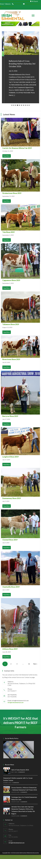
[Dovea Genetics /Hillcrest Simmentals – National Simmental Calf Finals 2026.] (6, 789)
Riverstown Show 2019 (11, 359)
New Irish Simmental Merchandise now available (15, 1)
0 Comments (21, 772)
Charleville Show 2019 (10, 587)
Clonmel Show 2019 (9, 540)
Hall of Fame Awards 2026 (20, 770)
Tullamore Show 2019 (10, 324)
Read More (7, 156)
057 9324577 (18, 4)
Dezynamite (36, 853)
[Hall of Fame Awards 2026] (6, 770)
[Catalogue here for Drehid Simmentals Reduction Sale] (6, 799)
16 (29, 664)
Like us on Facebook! (7, 6)
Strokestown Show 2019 (11, 193)
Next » (35, 664)
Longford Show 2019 (10, 457)
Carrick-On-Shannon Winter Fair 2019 (17, 148)
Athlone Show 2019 (9, 649)
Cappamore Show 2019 (11, 280)
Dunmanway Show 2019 (11, 498)
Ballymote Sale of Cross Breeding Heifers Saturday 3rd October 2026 (20, 64)
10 (29, 105)
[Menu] (33, 15)
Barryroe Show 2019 (10, 416)
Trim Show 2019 (8, 232)
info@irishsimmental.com (32, 4)
